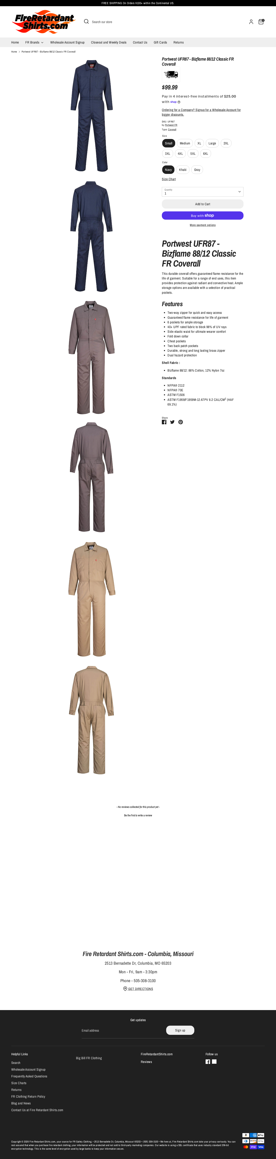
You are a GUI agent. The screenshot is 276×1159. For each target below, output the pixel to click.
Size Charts (18, 1083)
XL (199, 143)
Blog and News (21, 1103)
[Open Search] (86, 21)
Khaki (182, 169)
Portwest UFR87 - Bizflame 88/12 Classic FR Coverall (48, 51)
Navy (168, 169)
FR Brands (32, 42)
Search (15, 1062)
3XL (167, 153)
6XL (205, 153)
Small (168, 143)
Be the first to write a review (138, 815)
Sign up (180, 1030)
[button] (138, 814)
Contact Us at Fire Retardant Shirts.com (37, 1110)
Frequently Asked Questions (29, 1076)
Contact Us (140, 42)
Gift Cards (160, 42)
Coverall (172, 129)
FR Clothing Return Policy (28, 1096)
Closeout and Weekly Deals (108, 42)
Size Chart (169, 179)
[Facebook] (208, 1061)
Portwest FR (171, 125)
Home (15, 42)
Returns (178, 42)
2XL (226, 143)
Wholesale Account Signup (67, 42)
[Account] (251, 22)
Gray (197, 169)
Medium (185, 143)
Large (212, 143)
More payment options (203, 225)
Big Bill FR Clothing (89, 1058)
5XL (192, 153)
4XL (180, 153)
